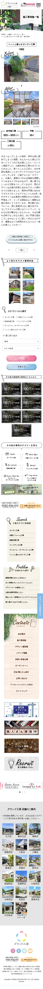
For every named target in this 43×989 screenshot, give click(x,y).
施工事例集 (21, 640)
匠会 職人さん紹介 (21, 672)
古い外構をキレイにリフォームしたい (19, 583)
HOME (3, 34)
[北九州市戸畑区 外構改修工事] (28, 298)
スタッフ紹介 (14, 971)
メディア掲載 (21, 653)
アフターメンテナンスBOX (21, 685)
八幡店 (9, 34)
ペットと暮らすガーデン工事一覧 (11, 36)
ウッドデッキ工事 (24, 321)
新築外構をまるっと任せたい (16, 578)
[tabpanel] (11, 785)
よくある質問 (37, 971)
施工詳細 (26, 36)
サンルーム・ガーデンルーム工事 (17, 325)
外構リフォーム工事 (25, 317)
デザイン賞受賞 (21, 647)
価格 (9, 341)
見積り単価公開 (21, 659)
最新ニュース (12, 966)
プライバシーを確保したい (15, 587)
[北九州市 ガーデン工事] (14, 273)
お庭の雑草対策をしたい (14, 592)
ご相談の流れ (21, 966)
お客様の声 (5, 971)
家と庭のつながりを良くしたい (17, 602)
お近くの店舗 (15, 969)
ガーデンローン (21, 666)
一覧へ (21, 250)
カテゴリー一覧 (18, 34)
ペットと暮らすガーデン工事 (15, 330)
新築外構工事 (9, 321)
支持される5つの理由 (32, 966)
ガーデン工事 (9, 317)
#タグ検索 (8, 348)
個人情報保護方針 (16, 974)
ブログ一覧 (22, 971)
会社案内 (21, 634)
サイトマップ (21, 691)
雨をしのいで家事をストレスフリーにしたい (22, 597)
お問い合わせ (21, 678)
